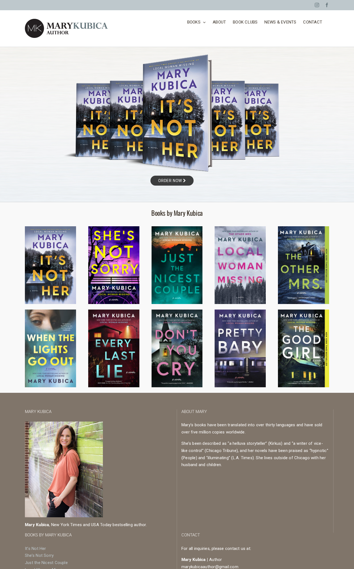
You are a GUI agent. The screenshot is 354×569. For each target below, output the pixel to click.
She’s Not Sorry (39, 555)
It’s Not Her (35, 548)
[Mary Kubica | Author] (50, 311)
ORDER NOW (170, 180)
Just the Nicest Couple (46, 562)
